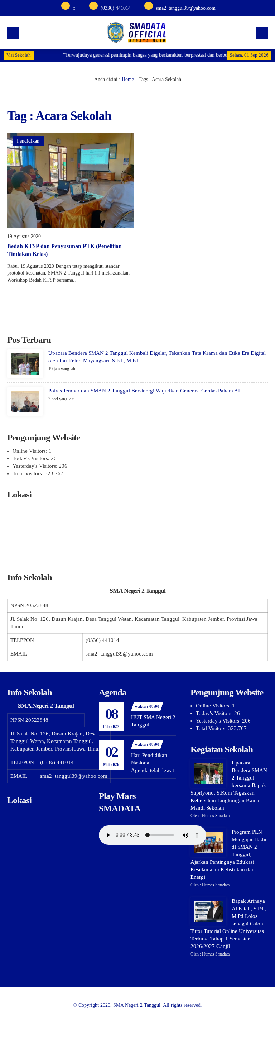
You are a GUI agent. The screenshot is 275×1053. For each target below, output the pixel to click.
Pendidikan (28, 141)
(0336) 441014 (116, 8)
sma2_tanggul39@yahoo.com (186, 8)
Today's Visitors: (32, 458)
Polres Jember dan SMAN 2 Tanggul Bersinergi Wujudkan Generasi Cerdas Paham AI (144, 391)
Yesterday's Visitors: (36, 466)
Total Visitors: (29, 473)
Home (128, 79)
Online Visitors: (31, 451)
